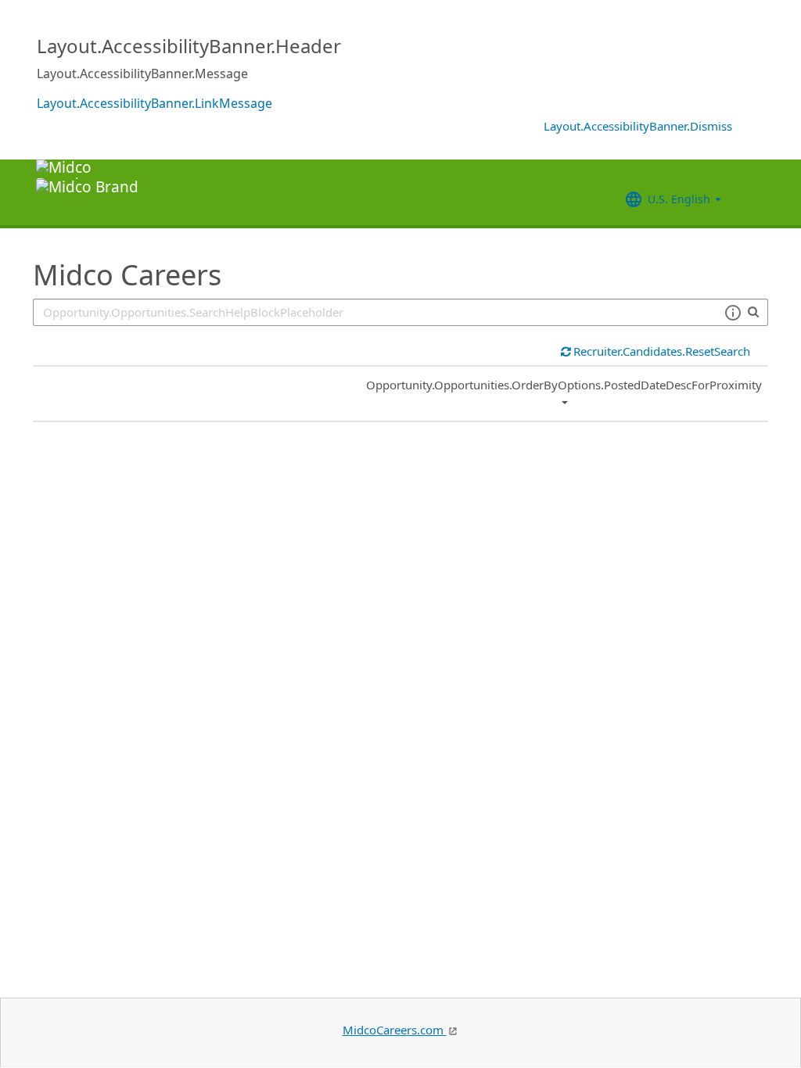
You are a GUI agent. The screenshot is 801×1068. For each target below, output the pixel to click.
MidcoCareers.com (395, 1030)
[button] (732, 312)
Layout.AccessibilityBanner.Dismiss (638, 126)
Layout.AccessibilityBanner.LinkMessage (154, 103)
